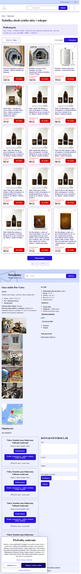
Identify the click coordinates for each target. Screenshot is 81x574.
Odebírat (71, 276)
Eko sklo (56, 31)
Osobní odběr (47, 307)
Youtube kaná (8, 303)
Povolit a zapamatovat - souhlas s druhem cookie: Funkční (20, 457)
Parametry (72, 40)
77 (42, 264)
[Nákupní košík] (71, 8)
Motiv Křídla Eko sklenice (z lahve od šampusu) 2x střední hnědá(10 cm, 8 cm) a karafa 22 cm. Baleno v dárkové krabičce (13, 235)
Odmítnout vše (11, 565)
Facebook (46, 325)
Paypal (45, 293)
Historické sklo (48, 31)
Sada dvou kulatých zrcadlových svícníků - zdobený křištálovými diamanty (13, 70)
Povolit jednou (20, 451)
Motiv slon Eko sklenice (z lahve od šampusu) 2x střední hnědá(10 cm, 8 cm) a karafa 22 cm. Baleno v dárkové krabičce (65, 153)
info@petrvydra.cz (13, 301)
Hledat (63, 8)
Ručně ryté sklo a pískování (34, 31)
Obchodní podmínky (48, 314)
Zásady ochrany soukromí (52, 567)
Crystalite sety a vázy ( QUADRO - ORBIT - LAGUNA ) (20, 33)
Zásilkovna (46, 309)
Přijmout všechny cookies (33, 565)
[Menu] (76, 8)
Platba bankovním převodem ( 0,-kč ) (54, 291)
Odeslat (45, 484)
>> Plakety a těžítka (18, 31)
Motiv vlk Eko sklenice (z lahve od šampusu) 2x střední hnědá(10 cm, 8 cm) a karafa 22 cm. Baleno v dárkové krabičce (65, 111)
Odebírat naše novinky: (15, 278)
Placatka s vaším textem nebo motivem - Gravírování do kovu (65, 69)
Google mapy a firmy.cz (48, 337)
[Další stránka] (47, 264)
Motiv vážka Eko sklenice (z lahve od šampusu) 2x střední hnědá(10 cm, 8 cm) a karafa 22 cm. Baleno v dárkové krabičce (13, 153)
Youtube (45, 328)
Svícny (9, 31)
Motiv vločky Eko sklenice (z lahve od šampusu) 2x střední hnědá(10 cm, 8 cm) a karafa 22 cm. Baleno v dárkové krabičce (39, 111)
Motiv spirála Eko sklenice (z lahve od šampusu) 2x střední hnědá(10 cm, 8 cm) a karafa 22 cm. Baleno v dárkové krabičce (39, 153)
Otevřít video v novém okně (20, 463)
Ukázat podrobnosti (24, 570)
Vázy (4, 31)
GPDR (43, 318)
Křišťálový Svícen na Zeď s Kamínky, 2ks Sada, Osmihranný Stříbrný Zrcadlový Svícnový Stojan (39, 71)
